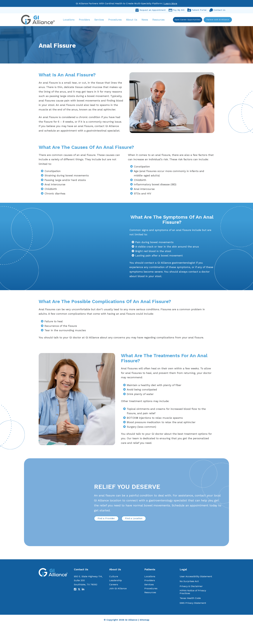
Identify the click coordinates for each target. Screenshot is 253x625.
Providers (84, 19)
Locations (69, 19)
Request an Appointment (153, 10)
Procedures (115, 19)
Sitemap (144, 619)
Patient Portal (199, 10)
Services (99, 19)
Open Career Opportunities (188, 20)
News (145, 19)
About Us (131, 19)
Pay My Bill (179, 10)
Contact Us (219, 10)
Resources (158, 19)
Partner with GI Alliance (218, 20)
